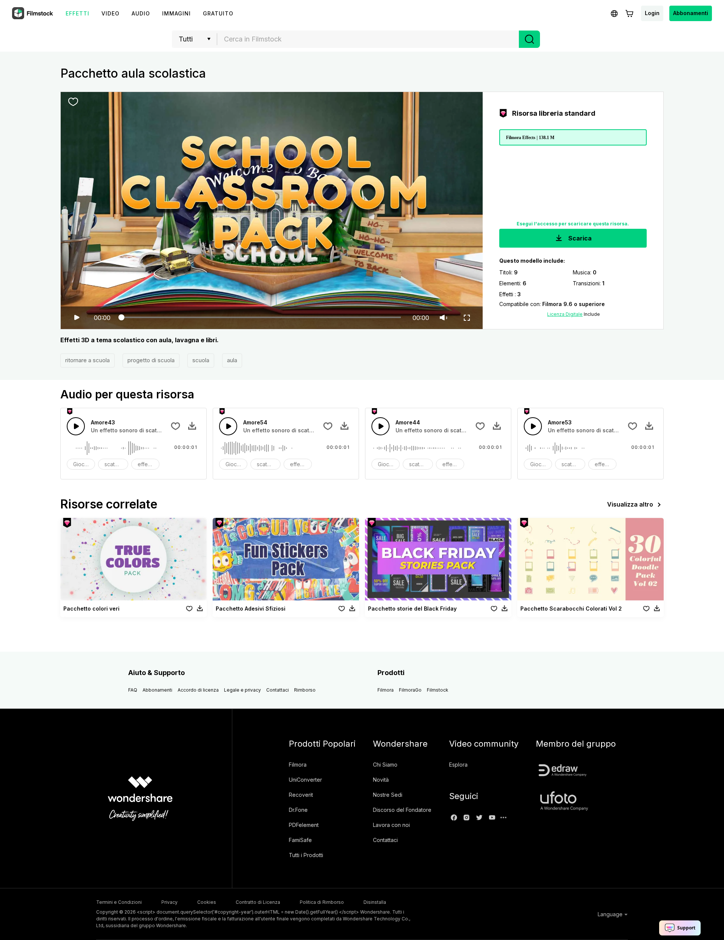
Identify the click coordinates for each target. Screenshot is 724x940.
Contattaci (277, 690)
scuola (200, 360)
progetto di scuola (151, 360)
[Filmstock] (33, 13)
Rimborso (305, 690)
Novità (381, 779)
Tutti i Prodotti (306, 855)
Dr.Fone (298, 810)
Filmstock (437, 690)
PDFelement (304, 825)
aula (232, 360)
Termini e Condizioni (119, 902)
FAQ (132, 690)
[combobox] (368, 39)
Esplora (458, 764)
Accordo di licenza (198, 690)
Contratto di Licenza (258, 902)
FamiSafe (300, 840)
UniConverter (305, 779)
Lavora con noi (391, 825)
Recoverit (301, 794)
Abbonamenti (690, 13)
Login (652, 13)
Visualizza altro (630, 504)
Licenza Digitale (565, 314)
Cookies (206, 902)
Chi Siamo (385, 764)
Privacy (169, 902)
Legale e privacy (242, 690)
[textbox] (368, 39)
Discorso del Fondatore (402, 810)
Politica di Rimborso (322, 902)
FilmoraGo (410, 690)
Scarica (579, 238)
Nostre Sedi (387, 794)
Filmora (385, 690)
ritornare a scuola (87, 360)
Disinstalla (375, 902)
